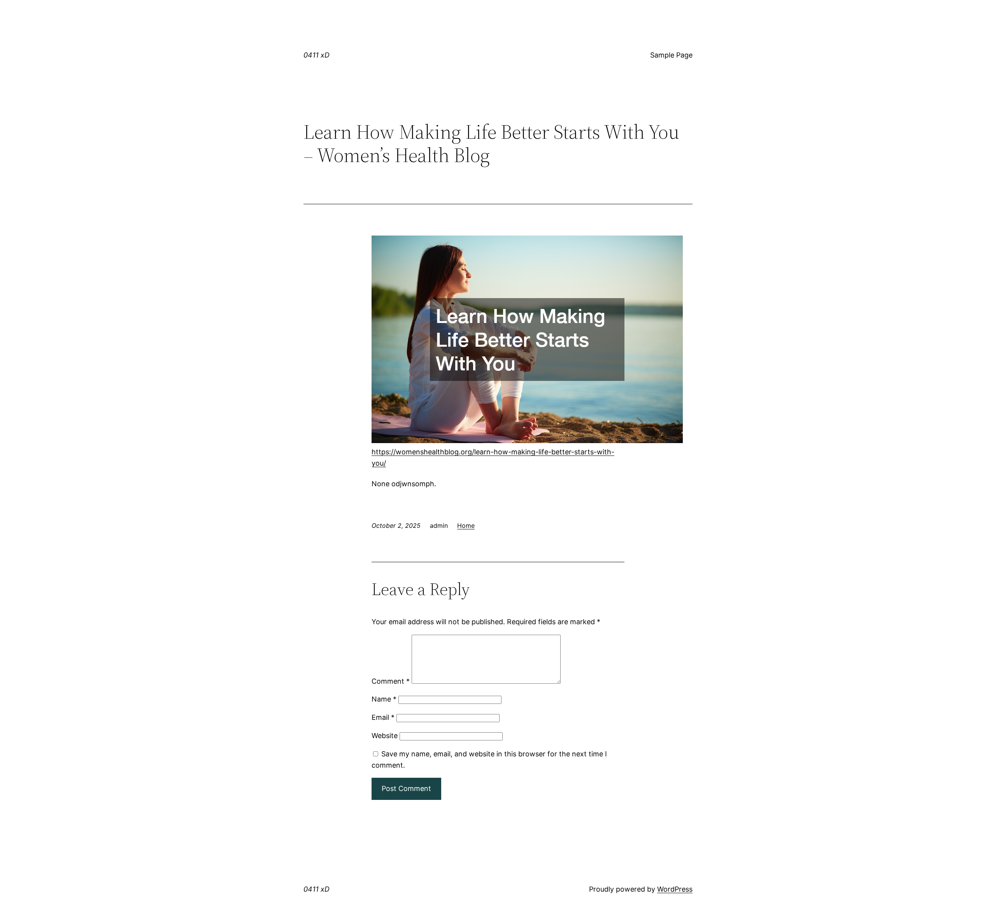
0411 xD (316, 55)
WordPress (675, 889)
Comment (391, 681)
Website (385, 735)
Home (466, 525)
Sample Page (671, 55)
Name (384, 699)
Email (383, 717)
